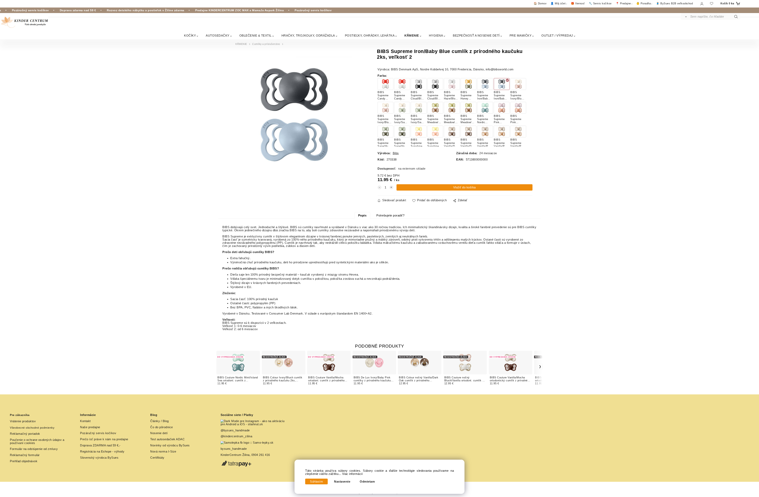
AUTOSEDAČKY (217, 35)
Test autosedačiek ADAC (167, 439)
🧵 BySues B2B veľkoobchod (674, 3)
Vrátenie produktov (23, 421)
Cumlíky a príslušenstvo (266, 44)
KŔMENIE (411, 35)
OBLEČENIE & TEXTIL (255, 35)
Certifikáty (157, 457)
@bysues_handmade (235, 430)
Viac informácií (352, 473)
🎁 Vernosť (578, 3)
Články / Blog (159, 421)
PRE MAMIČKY (521, 35)
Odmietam (367, 481)
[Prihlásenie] (702, 3)
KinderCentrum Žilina (235, 454)
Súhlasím (316, 481)
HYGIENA (436, 35)
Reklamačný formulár (25, 455)
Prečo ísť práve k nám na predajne (104, 439)
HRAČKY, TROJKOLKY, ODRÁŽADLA (308, 35)
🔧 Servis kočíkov (600, 3)
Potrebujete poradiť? (390, 215)
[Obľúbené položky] (712, 3)
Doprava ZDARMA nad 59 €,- (100, 445)
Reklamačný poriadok (25, 433)
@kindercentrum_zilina (237, 436)
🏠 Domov (540, 3)
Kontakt (85, 421)
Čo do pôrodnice (161, 427)
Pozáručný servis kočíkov (98, 433)
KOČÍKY (190, 35)
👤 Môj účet (557, 3)
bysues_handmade (234, 448)
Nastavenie (342, 481)
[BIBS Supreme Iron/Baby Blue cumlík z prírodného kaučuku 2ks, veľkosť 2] (294, 114)
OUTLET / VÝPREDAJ (557, 35)
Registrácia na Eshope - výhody (102, 451)
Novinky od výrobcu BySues (170, 445)
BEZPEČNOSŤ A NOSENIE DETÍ (476, 35)
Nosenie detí (159, 433)
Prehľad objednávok (23, 461)
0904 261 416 (260, 454)
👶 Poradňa (643, 3)
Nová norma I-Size (163, 451)
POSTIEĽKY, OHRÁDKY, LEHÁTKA (370, 35)
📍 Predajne (623, 3)
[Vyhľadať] (685, 16)
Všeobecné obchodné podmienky (32, 427)
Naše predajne (90, 427)
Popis (362, 215)
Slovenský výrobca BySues (99, 457)
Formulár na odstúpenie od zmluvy (34, 449)
